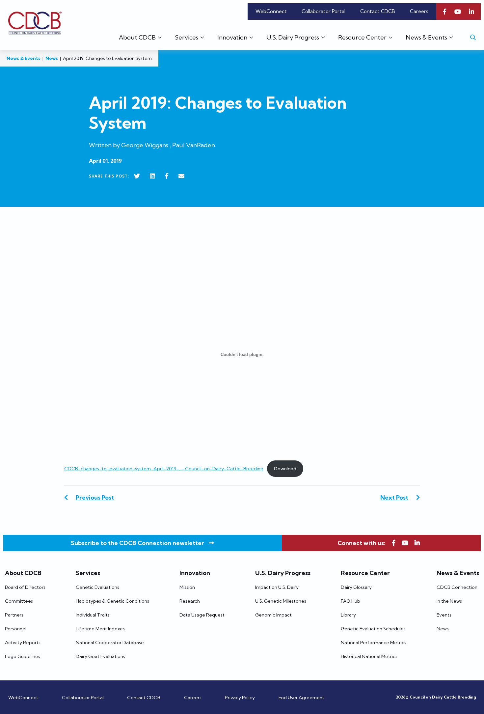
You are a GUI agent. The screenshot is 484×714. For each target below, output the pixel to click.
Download (285, 469)
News (51, 58)
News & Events (23, 58)
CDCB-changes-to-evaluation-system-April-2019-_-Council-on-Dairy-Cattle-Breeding (163, 469)
